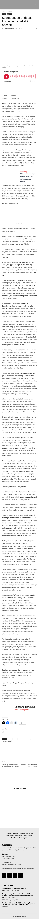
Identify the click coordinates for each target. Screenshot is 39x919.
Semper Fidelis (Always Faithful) (14, 888)
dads (15, 739)
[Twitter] (9, 33)
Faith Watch (6, 890)
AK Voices (5, 900)
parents (32, 739)
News (26, 739)
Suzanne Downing (9, 28)
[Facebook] (4, 33)
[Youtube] (20, 875)
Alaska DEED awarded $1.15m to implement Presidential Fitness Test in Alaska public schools (18, 904)
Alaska (10, 739)
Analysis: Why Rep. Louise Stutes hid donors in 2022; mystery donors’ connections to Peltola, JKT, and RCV (19, 895)
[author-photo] (19, 786)
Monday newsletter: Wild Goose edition (29, 766)
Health (4, 909)
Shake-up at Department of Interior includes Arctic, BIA (10, 767)
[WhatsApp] (18, 33)
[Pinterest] (13, 33)
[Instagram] (9, 875)
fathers (21, 739)
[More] (22, 33)
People (10, 11)
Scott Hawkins (7, 741)
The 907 (9, 14)
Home (4, 11)
